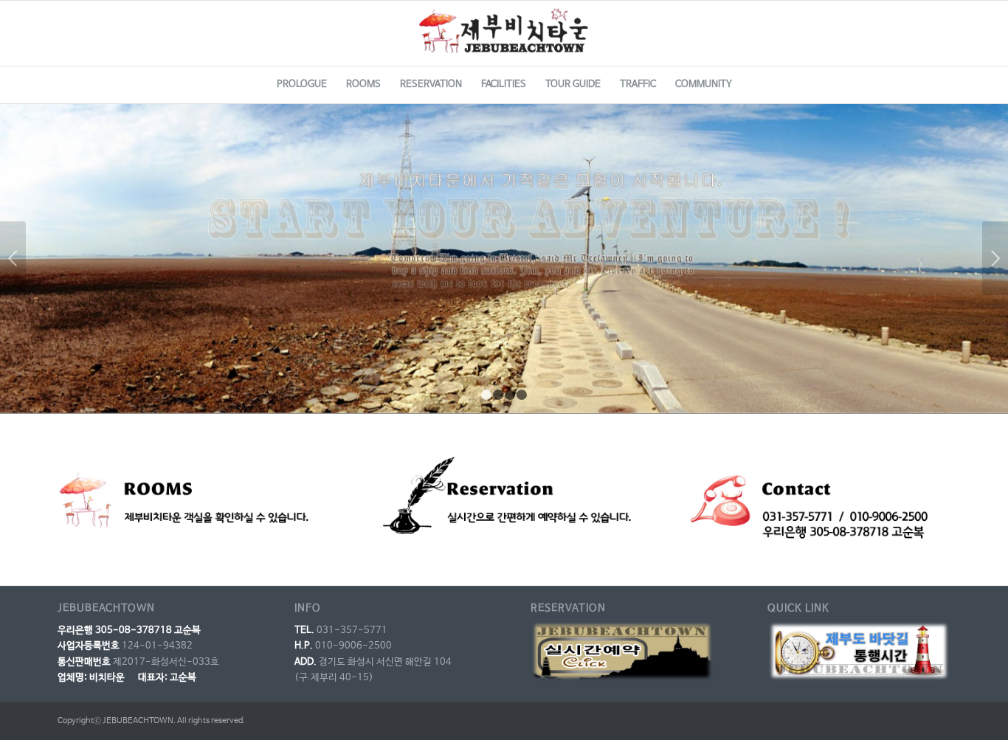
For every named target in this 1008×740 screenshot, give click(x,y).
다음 (995, 258)
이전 (13, 258)
